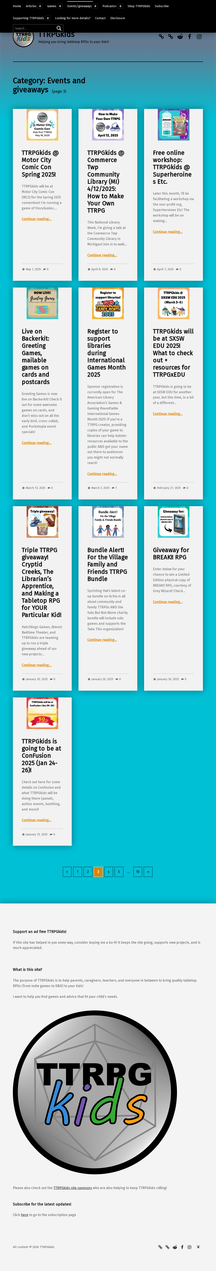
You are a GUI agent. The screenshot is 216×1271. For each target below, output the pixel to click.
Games (51, 6)
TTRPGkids (56, 34)
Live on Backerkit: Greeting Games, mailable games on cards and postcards (36, 357)
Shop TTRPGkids (139, 6)
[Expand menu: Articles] (40, 6)
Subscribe (162, 6)
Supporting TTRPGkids (28, 18)
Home (17, 6)
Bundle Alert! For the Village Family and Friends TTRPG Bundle (107, 564)
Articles (31, 6)
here (24, 1215)
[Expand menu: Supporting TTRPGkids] (47, 18)
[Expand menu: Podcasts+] (120, 6)
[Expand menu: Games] (60, 6)
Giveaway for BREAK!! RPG (171, 553)
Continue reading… (36, 219)
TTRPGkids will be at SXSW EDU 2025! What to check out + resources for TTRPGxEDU (173, 353)
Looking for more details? (72, 18)
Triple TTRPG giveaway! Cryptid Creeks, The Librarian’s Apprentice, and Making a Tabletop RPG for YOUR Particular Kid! (41, 582)
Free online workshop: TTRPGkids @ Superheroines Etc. (172, 167)
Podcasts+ (110, 6)
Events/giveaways (79, 6)
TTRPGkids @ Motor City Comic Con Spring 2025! (40, 163)
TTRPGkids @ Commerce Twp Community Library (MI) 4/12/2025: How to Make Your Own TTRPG (105, 181)
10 (137, 872)
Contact (100, 18)
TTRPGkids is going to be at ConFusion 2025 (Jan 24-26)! (41, 756)
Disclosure (117, 18)
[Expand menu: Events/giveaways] (95, 6)
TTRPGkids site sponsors (72, 1188)
